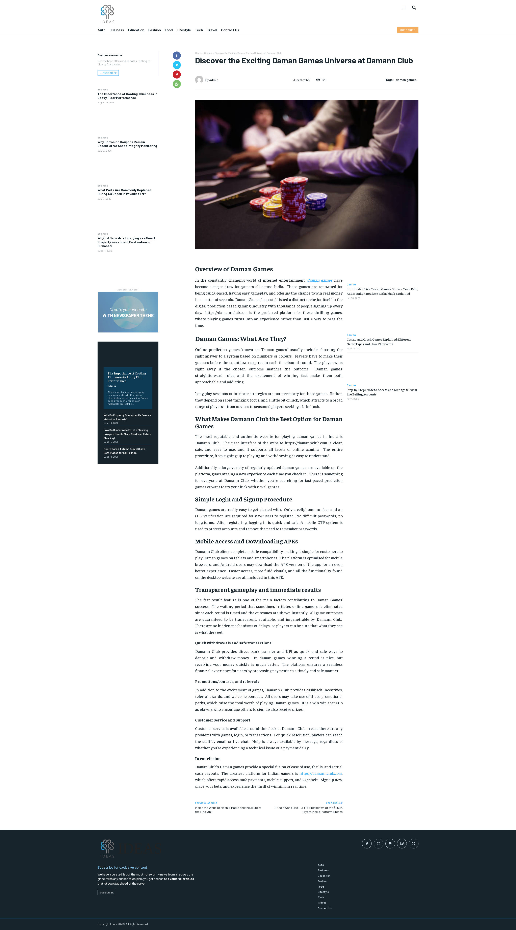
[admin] (200, 80)
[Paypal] (390, 843)
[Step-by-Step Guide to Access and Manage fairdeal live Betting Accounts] (382, 368)
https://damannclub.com (321, 773)
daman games (406, 80)
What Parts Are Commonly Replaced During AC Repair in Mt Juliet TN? (124, 192)
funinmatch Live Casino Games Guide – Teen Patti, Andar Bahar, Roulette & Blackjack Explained (382, 291)
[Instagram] (378, 843)
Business (103, 89)
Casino (208, 52)
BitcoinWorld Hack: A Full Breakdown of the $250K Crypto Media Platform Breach (309, 809)
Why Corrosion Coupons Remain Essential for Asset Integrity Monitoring (127, 144)
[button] (414, 7)
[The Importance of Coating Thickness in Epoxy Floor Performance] (128, 120)
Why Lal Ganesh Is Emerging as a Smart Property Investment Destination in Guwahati (126, 241)
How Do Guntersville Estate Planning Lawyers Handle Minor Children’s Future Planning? (127, 433)
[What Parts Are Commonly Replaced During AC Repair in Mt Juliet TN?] (128, 216)
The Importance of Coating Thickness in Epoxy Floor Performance (127, 96)
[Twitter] (177, 65)
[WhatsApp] (177, 84)
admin (112, 386)
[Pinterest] (177, 74)
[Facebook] (177, 55)
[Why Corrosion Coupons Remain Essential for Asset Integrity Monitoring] (128, 168)
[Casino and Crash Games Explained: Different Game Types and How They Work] (382, 317)
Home (198, 52)
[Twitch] (402, 843)
